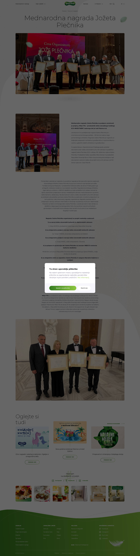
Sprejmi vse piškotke (63, 288)
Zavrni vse (84, 288)
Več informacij (83, 277)
